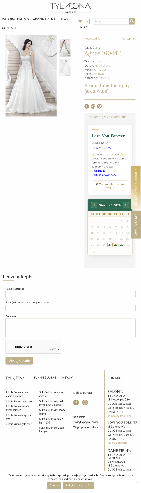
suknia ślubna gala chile (19, 424)
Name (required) (15, 288)
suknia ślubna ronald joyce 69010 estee (51, 403)
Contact (9, 27)
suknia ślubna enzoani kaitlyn (51, 429)
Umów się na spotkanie (135, 188)
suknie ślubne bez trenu (19, 401)
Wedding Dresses (15, 19)
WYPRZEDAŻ (136, 224)
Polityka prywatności (85, 422)
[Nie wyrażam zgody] (136, 482)
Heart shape (102, 65)
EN (86, 26)
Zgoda (54, 485)
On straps (100, 69)
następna (128, 38)
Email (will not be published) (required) (27, 302)
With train (97, 73)
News (63, 19)
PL (80, 26)
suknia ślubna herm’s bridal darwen (17, 408)
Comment (11, 316)
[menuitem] (15, 19)
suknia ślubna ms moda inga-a (52, 394)
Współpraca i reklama (85, 427)
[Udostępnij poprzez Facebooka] (86, 107)
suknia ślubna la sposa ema (18, 417)
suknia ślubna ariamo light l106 (51, 420)
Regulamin (79, 416)
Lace (98, 61)
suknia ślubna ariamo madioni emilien (17, 394)
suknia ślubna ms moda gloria (52, 411)
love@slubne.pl (117, 442)
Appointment (44, 19)
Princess (103, 77)
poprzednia (93, 38)
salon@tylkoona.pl (119, 415)
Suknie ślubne (45, 377)
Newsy (67, 377)
